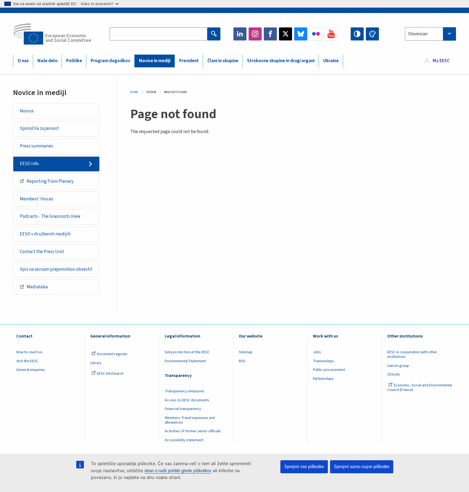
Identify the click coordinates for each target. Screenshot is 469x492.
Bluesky (300, 33)
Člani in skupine (222, 61)
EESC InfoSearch (110, 373)
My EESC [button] (441, 61)
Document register (112, 354)
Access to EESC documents (187, 400)
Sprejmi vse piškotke (304, 466)
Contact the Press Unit (42, 251)
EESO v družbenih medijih (45, 234)
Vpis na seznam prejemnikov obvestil (56, 269)
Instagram (255, 33)
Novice (27, 111)
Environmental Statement (185, 361)
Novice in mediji (154, 61)
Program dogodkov (110, 61)
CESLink (393, 374)
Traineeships (323, 361)
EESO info (29, 163)
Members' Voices (36, 199)
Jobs (317, 352)
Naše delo (47, 61)
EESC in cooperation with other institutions (412, 354)
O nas (23, 61)
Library (96, 363)
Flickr (315, 33)
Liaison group (398, 365)
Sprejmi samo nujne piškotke (361, 466)
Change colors (372, 33)
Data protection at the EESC (187, 352)
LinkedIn (239, 33)
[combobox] (430, 34)
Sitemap (245, 352)
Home (134, 92)
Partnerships (323, 378)
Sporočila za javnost (39, 128)
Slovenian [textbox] (417, 34)
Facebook (270, 33)
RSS (242, 361)
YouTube (331, 33)
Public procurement (329, 370)
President (189, 61)
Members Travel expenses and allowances (190, 420)
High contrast (357, 33)
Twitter (285, 33)
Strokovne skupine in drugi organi (281, 61)
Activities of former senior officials (193, 431)
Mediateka (37, 287)
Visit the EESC (27, 361)
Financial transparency (183, 409)
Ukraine (331, 61)
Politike (74, 61)
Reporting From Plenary (50, 181)
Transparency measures (184, 391)
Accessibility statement (184, 440)
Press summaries (36, 146)
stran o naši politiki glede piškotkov (177, 470)
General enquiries (30, 370)
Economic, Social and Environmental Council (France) (419, 388)
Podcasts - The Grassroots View (50, 216)
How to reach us (29, 352)
